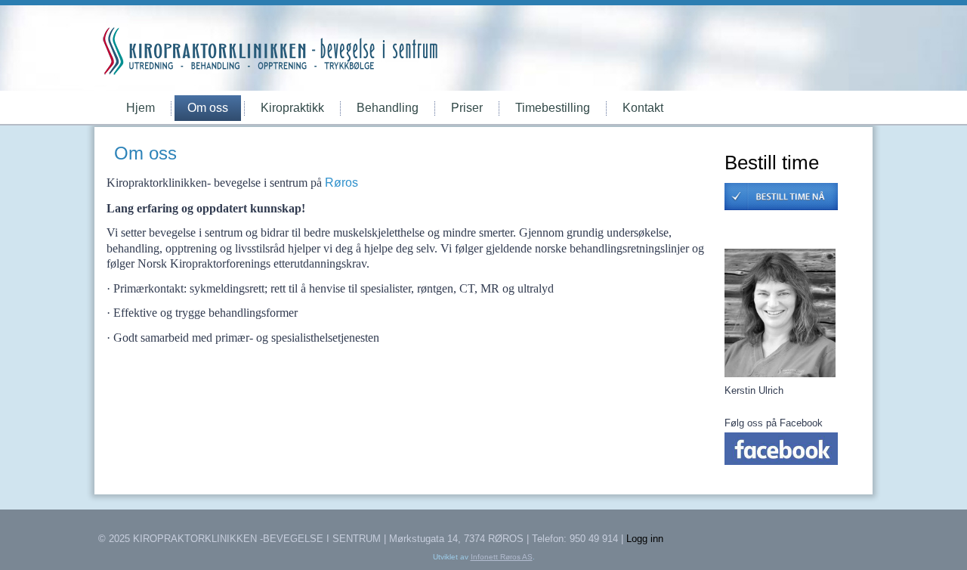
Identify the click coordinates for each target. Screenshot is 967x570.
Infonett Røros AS (502, 557)
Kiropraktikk (292, 107)
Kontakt (643, 107)
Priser (467, 107)
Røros (341, 182)
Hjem (140, 107)
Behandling (388, 107)
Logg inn (644, 538)
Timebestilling (552, 107)
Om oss (207, 107)
